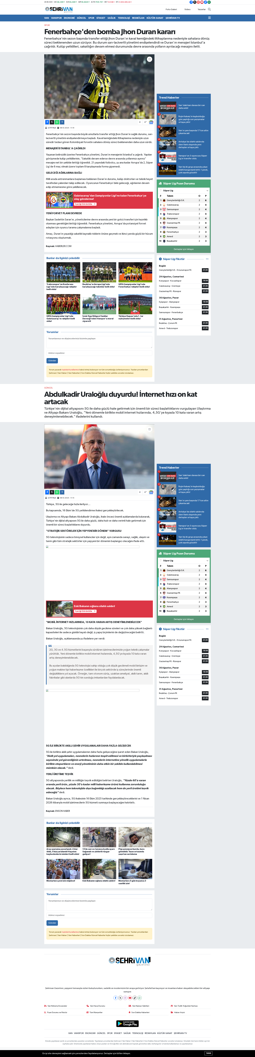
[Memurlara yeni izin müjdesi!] (63, 869)
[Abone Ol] (151, 122)
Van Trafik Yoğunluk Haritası (186, 1006)
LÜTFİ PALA (52, 128)
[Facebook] (115, 998)
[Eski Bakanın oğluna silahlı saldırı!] (99, 869)
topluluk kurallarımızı (71, 370)
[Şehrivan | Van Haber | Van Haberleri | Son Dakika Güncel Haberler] (59, 9)
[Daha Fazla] (62, 122)
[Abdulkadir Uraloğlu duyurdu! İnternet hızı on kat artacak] (99, 456)
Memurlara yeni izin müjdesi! (60, 881)
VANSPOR (56, 18)
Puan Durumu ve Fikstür (57, 1012)
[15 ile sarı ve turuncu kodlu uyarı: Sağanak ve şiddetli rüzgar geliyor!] (99, 837)
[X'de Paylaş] (52, 122)
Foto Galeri (171, 9)
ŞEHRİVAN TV (173, 18)
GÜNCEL (81, 18)
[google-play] (127, 1023)
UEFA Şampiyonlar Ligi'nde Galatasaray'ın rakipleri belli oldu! (60, 318)
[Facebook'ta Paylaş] (47, 122)
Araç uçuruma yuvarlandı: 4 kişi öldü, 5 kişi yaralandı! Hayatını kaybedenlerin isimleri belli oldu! (62, 851)
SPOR (91, 18)
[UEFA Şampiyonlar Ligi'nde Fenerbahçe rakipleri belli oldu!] (135, 272)
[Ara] (209, 9)
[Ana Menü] (209, 18)
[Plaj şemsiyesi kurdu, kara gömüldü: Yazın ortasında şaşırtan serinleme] (135, 837)
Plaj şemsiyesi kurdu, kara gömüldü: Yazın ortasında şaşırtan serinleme (131, 851)
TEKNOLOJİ (124, 18)
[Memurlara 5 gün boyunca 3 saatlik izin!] (135, 869)
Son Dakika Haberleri (140, 1012)
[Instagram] (125, 998)
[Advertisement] (184, 72)
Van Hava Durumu (97, 1006)
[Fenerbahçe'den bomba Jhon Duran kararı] (99, 86)
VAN (46, 18)
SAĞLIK (112, 18)
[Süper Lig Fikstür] (207, 259)
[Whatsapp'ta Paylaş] (57, 122)
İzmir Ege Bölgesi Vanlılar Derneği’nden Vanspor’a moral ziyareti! (97, 318)
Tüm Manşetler (96, 1012)
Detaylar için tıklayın (184, 249)
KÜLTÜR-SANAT (155, 18)
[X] (120, 998)
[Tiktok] (135, 998)
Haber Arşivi (179, 1012)
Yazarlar (202, 9)
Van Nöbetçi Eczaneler (57, 1006)
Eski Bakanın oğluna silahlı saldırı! (98, 881)
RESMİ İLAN (138, 18)
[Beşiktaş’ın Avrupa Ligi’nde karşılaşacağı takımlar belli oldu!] (99, 272)
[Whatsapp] (139, 998)
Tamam (208, 1053)
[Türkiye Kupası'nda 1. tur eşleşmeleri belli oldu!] (135, 304)
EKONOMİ (69, 18)
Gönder (52, 361)
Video (187, 9)
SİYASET (100, 18)
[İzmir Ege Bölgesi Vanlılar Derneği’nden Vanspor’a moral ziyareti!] (99, 304)
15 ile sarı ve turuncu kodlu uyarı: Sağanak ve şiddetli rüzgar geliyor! (98, 851)
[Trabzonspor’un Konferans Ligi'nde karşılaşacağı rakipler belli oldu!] (63, 272)
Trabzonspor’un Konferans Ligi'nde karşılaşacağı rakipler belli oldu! (61, 286)
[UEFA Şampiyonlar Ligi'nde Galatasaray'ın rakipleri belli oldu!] (63, 304)
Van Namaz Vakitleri (140, 1006)
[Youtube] (130, 998)
